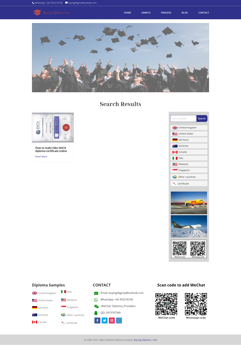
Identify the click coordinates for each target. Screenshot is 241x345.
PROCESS (166, 13)
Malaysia (183, 164)
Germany (184, 139)
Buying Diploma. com (145, 339)
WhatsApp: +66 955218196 (116, 299)
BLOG (185, 13)
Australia (183, 145)
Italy (181, 158)
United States (186, 133)
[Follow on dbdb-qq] (119, 320)
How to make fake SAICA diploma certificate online (51, 149)
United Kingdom (187, 127)
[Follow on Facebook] (97, 320)
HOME (127, 13)
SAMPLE (146, 13)
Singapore (184, 170)
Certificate (183, 183)
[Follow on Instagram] (112, 320)
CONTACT (203, 13)
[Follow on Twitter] (105, 320)
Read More (41, 156)
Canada (183, 151)
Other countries (187, 176)
